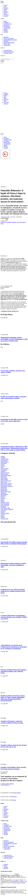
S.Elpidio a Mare (8, 23)
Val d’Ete (6, 32)
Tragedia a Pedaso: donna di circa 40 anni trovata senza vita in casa (14, 746)
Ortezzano (3, 498)
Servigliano (3, 510)
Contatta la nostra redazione (7, 783)
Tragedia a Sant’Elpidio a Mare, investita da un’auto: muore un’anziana (13, 768)
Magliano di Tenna (5, 472)
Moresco (3, 497)
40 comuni (6, 14)
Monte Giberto (4, 478)
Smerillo (3, 512)
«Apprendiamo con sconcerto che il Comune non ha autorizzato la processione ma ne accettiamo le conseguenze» (14, 646)
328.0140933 (17, 792)
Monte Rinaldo (4, 479)
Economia (6, 8)
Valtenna (6, 30)
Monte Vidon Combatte (6, 483)
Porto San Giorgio (5, 503)
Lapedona (3, 471)
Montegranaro (7, 26)
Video (5, 13)
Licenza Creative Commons (18, 882)
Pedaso (2, 499)
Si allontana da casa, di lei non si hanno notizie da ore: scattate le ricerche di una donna (13, 591)
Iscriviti (16, 874)
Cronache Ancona (8, 53)
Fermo (5, 21)
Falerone (3, 466)
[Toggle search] (2, 134)
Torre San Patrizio (5, 513)
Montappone (4, 476)
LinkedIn (6, 867)
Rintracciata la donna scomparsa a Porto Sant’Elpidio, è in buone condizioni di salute (13, 565)
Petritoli (2, 501)
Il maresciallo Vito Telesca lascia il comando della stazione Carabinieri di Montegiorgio (14, 542)
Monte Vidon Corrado (6, 484)
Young (5, 10)
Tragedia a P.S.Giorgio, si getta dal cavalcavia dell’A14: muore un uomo (12, 722)
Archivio (6, 16)
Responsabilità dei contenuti (10, 39)
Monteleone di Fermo (6, 491)
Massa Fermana (4, 474)
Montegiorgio (4, 489)
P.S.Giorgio (6, 25)
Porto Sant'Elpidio (5, 505)
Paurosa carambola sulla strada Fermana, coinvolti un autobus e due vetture (13, 671)
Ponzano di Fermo (5, 502)
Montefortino (4, 487)
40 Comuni (6, 102)
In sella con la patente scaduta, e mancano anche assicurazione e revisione (13, 397)
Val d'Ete (3, 514)
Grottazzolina (4, 470)
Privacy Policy (7, 43)
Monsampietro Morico (6, 475)
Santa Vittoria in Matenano (7, 509)
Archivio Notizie (5, 459)
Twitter (5, 865)
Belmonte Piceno (5, 461)
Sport (5, 6)
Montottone (3, 495)
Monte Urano (4, 482)
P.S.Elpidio (6, 22)
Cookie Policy (7, 45)
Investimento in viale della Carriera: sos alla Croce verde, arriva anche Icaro (14, 420)
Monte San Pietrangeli (6, 480)
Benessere (6, 12)
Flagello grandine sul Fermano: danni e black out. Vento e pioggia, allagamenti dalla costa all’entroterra (13, 698)
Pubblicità (6, 41)
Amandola (3, 457)
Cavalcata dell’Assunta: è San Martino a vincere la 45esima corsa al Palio (14, 617)
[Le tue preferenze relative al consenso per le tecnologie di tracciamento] (25, 893)
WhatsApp (14, 796)
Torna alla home (4, 518)
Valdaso (5, 29)
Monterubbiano (4, 494)
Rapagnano (3, 506)
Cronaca (6, 5)
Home (2, 1)
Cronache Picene (8, 50)
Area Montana (7, 28)
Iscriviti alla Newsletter (9, 42)
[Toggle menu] (2, 63)
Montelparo (3, 493)
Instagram (6, 868)
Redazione (6, 37)
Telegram (14, 800)
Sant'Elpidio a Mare (5, 508)
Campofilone (4, 463)
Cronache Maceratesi (9, 51)
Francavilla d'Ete (5, 468)
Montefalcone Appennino (7, 486)
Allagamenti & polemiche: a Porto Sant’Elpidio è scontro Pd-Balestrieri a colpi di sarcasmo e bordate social (14, 339)
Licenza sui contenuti (9, 38)
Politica (5, 9)
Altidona (3, 456)
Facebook (6, 864)
